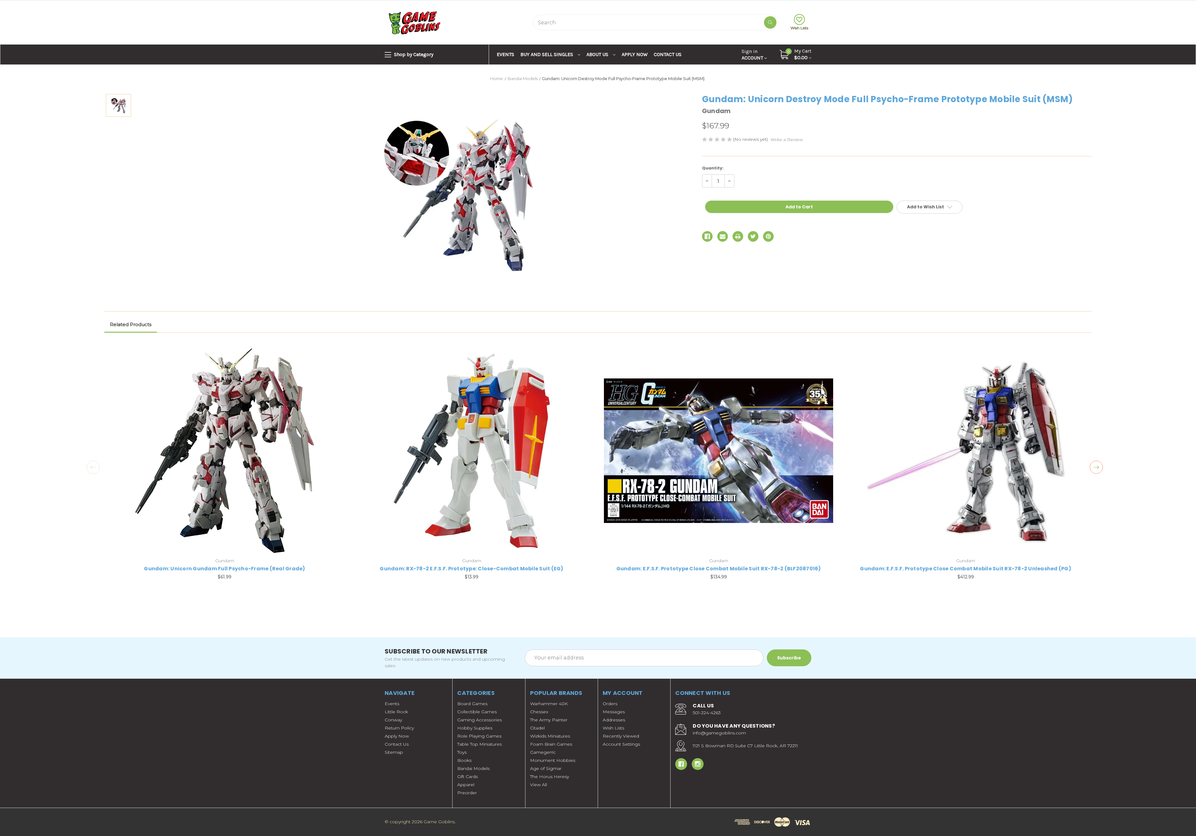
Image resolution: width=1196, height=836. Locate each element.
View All (538, 784)
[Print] (738, 236)
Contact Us (667, 54)
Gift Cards (467, 776)
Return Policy (399, 728)
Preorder (467, 793)
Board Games (472, 703)
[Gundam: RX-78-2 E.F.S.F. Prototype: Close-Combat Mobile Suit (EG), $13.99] (471, 450)
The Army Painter (548, 720)
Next (1096, 467)
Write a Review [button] (787, 139)
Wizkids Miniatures (550, 736)
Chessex (539, 712)
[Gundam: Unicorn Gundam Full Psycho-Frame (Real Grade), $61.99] (224, 450)
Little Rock (396, 712)
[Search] (770, 22)
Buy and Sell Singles (547, 54)
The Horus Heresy (549, 776)
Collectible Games (477, 712)
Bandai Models (473, 768)
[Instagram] (698, 764)
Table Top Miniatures (479, 744)
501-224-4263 (707, 712)
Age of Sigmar (546, 768)
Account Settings (621, 744)
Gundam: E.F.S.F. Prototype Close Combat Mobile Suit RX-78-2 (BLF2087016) (718, 568)
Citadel (537, 728)
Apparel (465, 784)
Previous (93, 467)
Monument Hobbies (552, 760)
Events (505, 54)
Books (464, 760)
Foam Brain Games (551, 744)
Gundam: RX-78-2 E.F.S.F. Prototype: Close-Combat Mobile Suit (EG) (471, 568)
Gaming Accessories (479, 720)
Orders (610, 703)
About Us (598, 54)
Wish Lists (799, 28)
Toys (462, 752)
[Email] (722, 236)
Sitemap (394, 752)
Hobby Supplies (474, 728)
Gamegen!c (543, 752)
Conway (393, 720)
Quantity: (713, 168)
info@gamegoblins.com (719, 733)
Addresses (614, 720)
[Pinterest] (768, 236)
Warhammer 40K (549, 703)
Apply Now (635, 54)
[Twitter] (753, 236)
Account (753, 54)
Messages (614, 712)
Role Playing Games (479, 736)
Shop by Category (413, 54)
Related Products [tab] (130, 324)
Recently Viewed (621, 736)
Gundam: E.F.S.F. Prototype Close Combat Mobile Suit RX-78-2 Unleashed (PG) (965, 568)
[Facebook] (707, 236)
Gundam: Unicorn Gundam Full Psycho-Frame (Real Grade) (224, 568)
